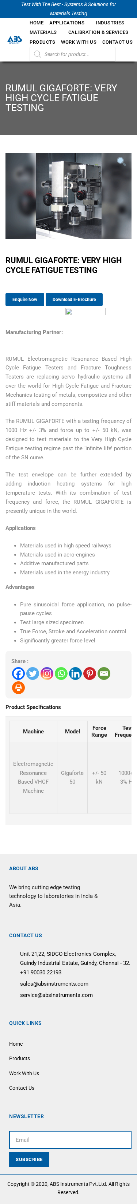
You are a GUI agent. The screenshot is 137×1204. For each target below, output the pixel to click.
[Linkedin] (75, 673)
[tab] (33, 707)
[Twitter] (32, 673)
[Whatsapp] (61, 673)
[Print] (18, 687)
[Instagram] (47, 673)
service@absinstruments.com (56, 995)
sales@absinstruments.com (54, 984)
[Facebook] (18, 673)
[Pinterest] (89, 673)
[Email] (104, 673)
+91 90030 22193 (40, 972)
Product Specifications (33, 707)
